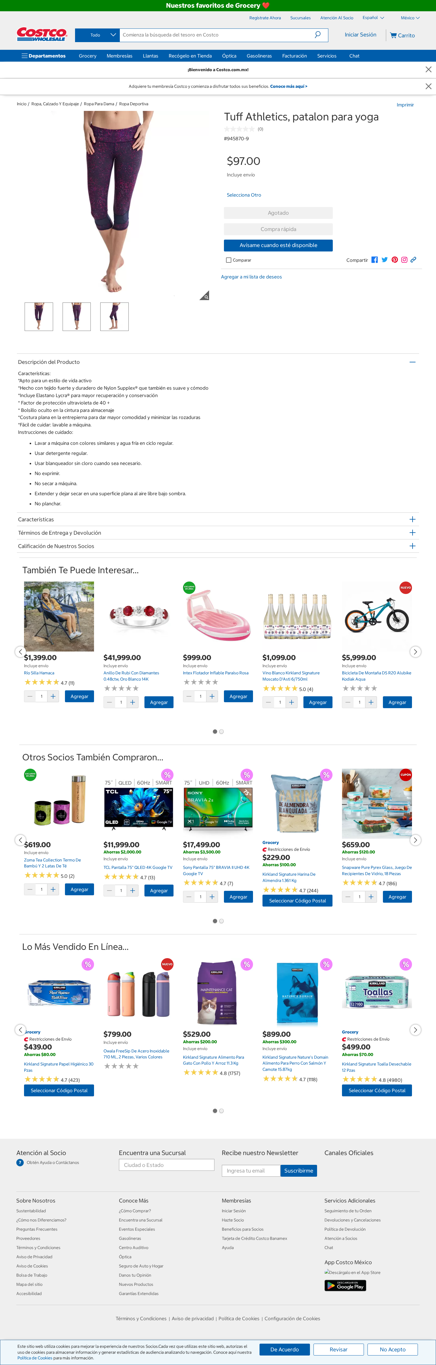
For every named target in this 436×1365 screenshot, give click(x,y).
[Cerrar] (429, 70)
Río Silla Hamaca (39, 673)
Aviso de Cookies (32, 1266)
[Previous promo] (20, 651)
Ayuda (228, 1247)
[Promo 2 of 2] (221, 732)
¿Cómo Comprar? (135, 1210)
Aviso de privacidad (193, 1318)
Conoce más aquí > (288, 86)
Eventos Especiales (137, 1229)
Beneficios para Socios (243, 1229)
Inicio (21, 103)
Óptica (229, 56)
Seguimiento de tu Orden (348, 1210)
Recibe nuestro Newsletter (260, 1153)
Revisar (339, 1349)
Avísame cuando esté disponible (278, 245)
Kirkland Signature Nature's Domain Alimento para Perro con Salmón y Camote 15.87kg (295, 1063)
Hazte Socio (233, 1220)
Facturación (294, 56)
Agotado (278, 212)
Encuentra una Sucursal (152, 1153)
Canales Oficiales (348, 1153)
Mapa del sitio (29, 1284)
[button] (321, 35)
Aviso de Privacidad (34, 1256)
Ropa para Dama (99, 103)
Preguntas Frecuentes (37, 1229)
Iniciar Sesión (360, 34)
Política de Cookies (34, 1358)
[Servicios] (338, 56)
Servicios (327, 56)
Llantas (150, 56)
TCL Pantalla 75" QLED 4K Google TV (138, 867)
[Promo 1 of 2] (214, 732)
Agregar (79, 696)
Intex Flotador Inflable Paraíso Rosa (216, 673)
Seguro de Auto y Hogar (141, 1266)
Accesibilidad (29, 1293)
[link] (374, 260)
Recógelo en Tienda (190, 56)
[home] (42, 34)
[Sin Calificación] (241, 129)
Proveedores (28, 1238)
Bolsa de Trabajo (31, 1275)
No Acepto (393, 1349)
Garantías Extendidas (139, 1293)
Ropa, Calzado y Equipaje (55, 103)
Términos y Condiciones (38, 1247)
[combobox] (97, 35)
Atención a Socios (340, 1238)
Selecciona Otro (244, 195)
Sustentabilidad (31, 1210)
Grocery (87, 56)
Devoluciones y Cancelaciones (352, 1220)
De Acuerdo (284, 1349)
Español (371, 17)
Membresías (120, 56)
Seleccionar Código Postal (297, 901)
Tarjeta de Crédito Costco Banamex (254, 1238)
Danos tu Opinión (135, 1275)
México (407, 17)
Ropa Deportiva (133, 103)
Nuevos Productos (136, 1284)
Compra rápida (278, 229)
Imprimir (405, 105)
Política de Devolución (345, 1229)
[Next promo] (415, 651)
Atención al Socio (41, 1153)
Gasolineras (259, 56)
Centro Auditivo (133, 1247)
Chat (354, 56)
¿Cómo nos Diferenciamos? (41, 1220)
